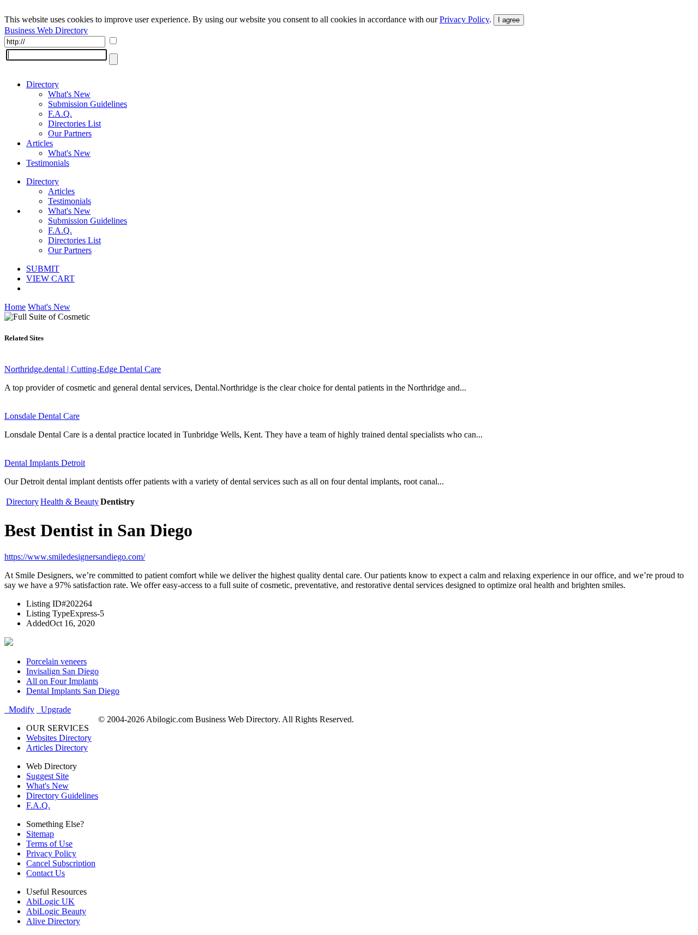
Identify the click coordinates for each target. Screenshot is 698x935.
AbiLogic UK (50, 901)
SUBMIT (42, 268)
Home (15, 306)
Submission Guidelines (87, 104)
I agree (509, 20)
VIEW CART (50, 278)
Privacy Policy (464, 19)
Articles (39, 143)
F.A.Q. (60, 113)
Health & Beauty (69, 501)
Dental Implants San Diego (72, 691)
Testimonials (47, 162)
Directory (42, 84)
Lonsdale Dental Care (42, 416)
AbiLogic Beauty (56, 911)
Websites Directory (59, 737)
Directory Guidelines (62, 795)
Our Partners (70, 133)
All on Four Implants (62, 681)
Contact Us (45, 873)
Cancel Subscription (60, 863)
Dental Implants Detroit (44, 462)
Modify (19, 709)
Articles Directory (57, 747)
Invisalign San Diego (62, 671)
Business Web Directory (46, 30)
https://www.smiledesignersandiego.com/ (74, 556)
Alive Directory (53, 921)
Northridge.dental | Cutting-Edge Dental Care (82, 369)
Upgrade (54, 709)
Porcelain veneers (56, 661)
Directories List (74, 123)
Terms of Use (49, 843)
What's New (69, 94)
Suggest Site (47, 776)
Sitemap (40, 833)
